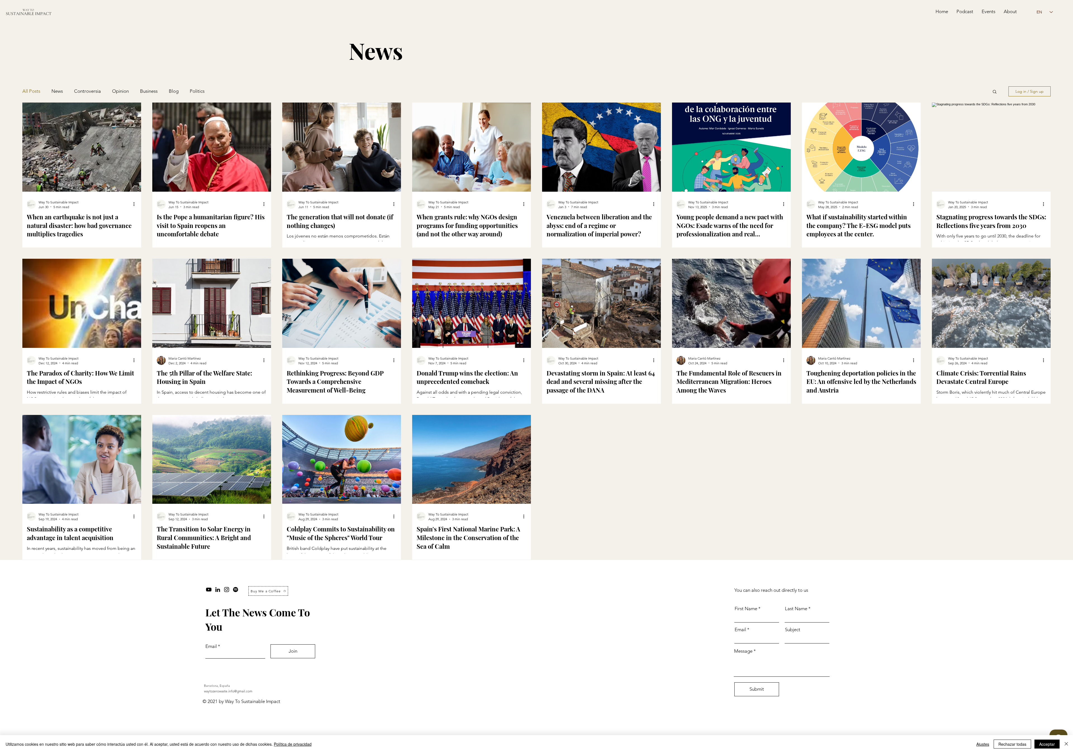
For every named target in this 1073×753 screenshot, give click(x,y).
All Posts (31, 91)
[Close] (1066, 744)
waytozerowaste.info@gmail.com (228, 691)
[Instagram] (226, 589)
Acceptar (1047, 744)
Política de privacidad (293, 744)
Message (743, 651)
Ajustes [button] (982, 744)
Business (149, 91)
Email (211, 646)
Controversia (87, 91)
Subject (792, 629)
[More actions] (135, 204)
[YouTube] (208, 589)
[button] (994, 92)
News (57, 91)
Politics (197, 91)
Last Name (796, 608)
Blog (174, 91)
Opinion (120, 91)
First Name (746, 608)
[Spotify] (235, 589)
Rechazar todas (1012, 744)
